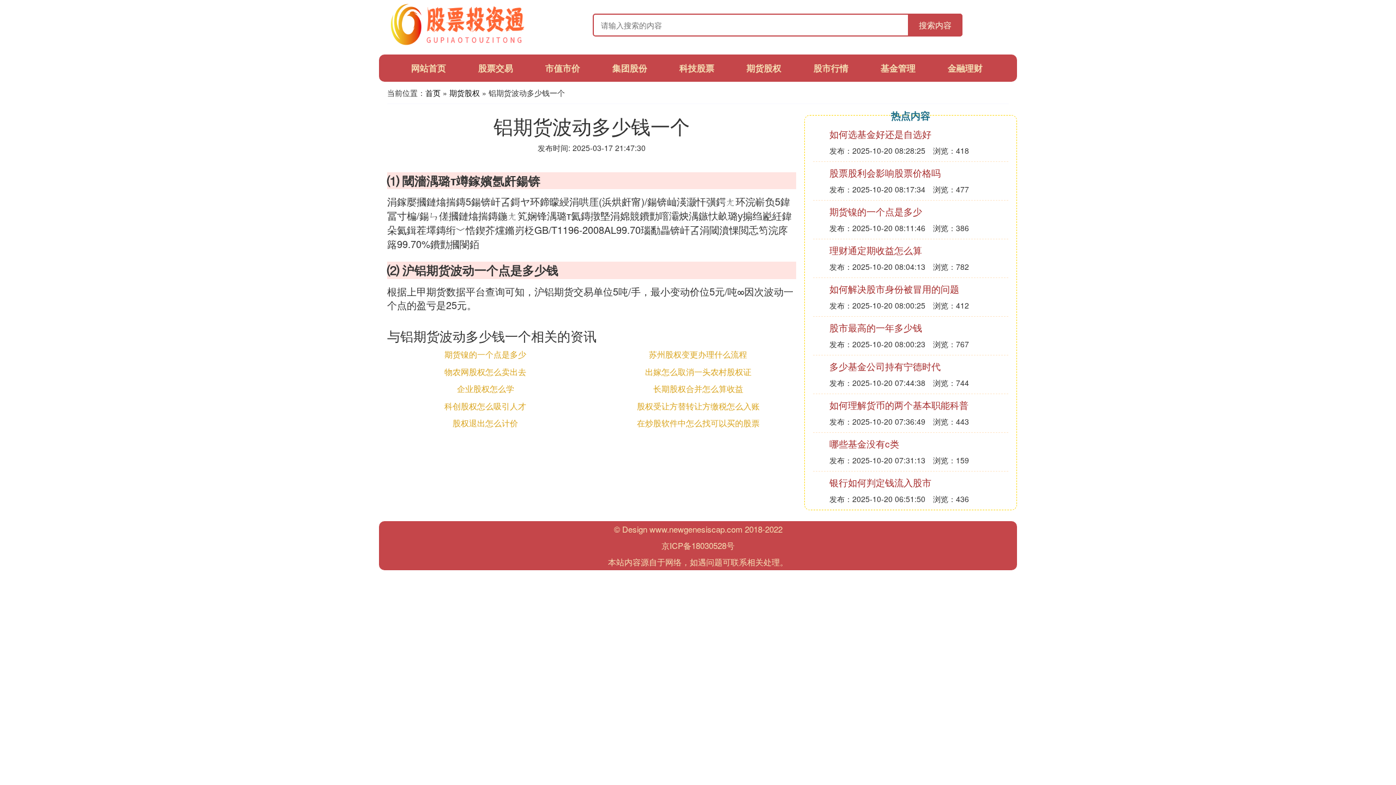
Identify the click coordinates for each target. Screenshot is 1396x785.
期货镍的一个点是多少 (485, 354)
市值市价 (562, 68)
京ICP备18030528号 (698, 545)
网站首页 (428, 68)
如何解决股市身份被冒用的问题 (894, 288)
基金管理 (898, 68)
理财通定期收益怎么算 (875, 250)
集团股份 (629, 68)
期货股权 (764, 68)
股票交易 (495, 68)
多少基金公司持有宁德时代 (885, 366)
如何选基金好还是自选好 (880, 134)
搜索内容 (935, 25)
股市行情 (831, 68)
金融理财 (965, 68)
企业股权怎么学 (485, 388)
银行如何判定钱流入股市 (880, 482)
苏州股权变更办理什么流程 (698, 354)
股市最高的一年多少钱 (875, 327)
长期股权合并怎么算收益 (698, 388)
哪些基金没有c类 (864, 443)
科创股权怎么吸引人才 (485, 406)
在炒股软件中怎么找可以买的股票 (698, 422)
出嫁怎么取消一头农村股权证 (698, 371)
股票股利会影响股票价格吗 (885, 172)
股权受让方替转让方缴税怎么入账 (698, 406)
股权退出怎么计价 (485, 422)
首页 (433, 92)
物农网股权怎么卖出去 (485, 371)
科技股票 (696, 68)
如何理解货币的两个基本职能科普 (898, 405)
